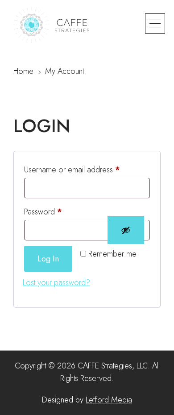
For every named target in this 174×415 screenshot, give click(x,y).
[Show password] (126, 230)
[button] (155, 23)
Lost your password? (56, 282)
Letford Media (109, 400)
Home (23, 71)
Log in (48, 259)
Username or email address (86, 169)
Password (57, 211)
